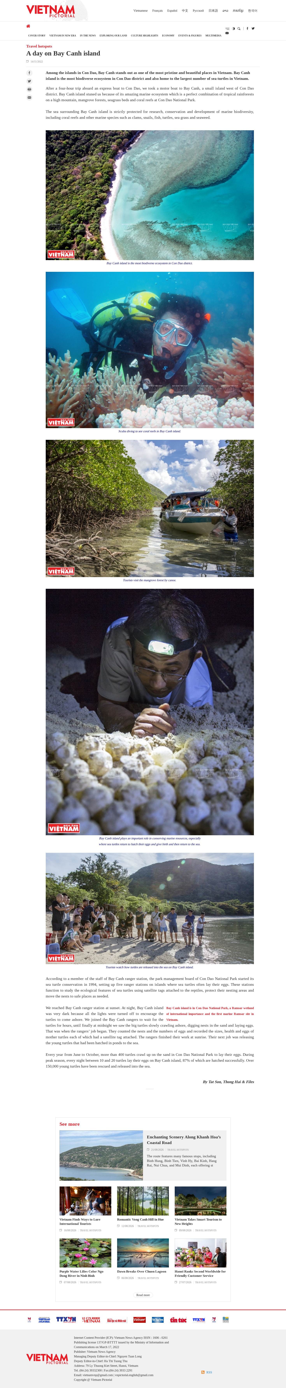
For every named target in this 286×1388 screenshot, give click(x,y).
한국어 (252, 10)
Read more (143, 1295)
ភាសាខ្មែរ (238, 10)
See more (70, 1124)
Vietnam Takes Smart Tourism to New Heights (198, 1222)
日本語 (213, 10)
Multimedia (213, 35)
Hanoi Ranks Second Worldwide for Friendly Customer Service (200, 1274)
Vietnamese (140, 10)
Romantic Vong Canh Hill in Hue (140, 1219)
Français (157, 10)
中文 (185, 10)
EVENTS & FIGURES (190, 35)
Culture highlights (144, 35)
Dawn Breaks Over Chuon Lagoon (141, 1271)
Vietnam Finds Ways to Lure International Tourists (80, 1222)
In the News (88, 35)
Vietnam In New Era (62, 35)
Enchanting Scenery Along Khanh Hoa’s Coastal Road (184, 1140)
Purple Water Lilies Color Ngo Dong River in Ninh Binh (82, 1274)
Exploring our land (113, 35)
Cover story (37, 35)
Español (172, 10)
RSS (209, 1372)
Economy (168, 35)
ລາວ (225, 10)
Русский (198, 10)
